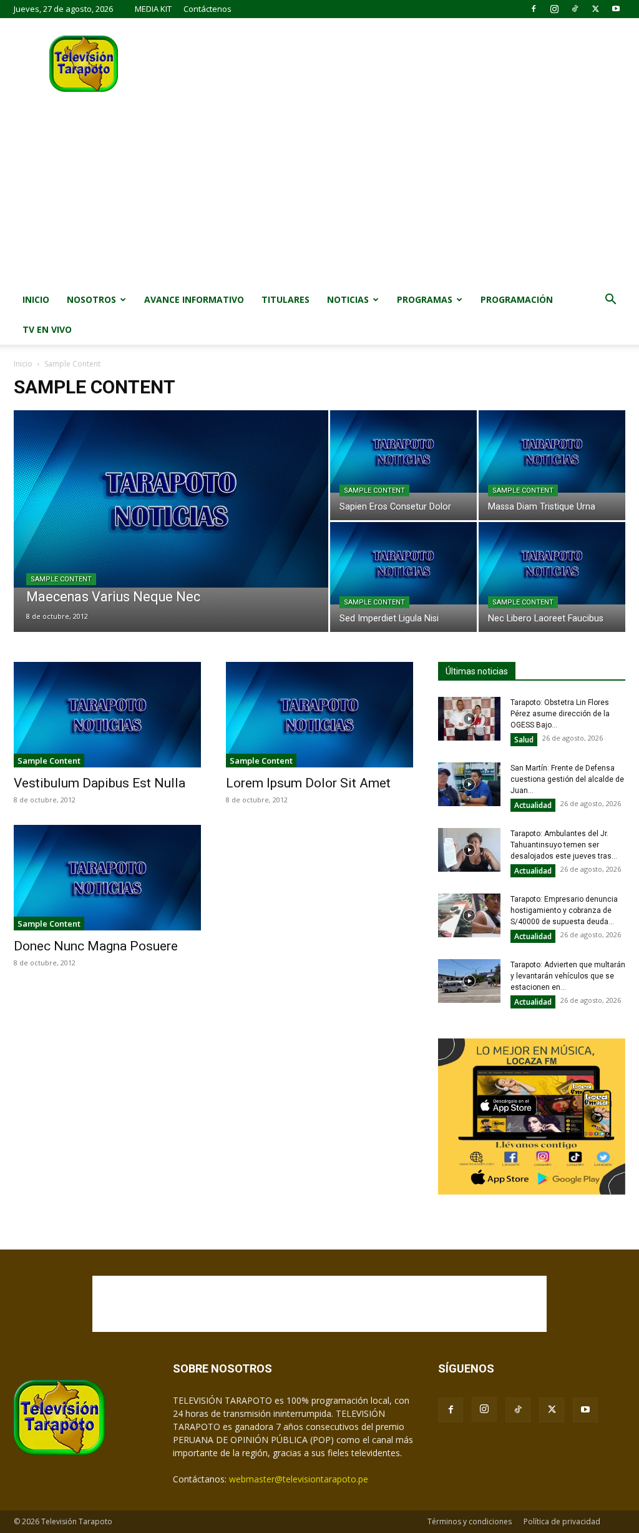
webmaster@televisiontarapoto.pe (298, 1479)
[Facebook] (533, 8)
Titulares (285, 299)
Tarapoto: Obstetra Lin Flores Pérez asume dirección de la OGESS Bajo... (560, 713)
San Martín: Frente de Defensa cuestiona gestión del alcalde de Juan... (567, 779)
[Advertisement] (319, 191)
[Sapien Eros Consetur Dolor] (403, 451)
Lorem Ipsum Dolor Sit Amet (308, 783)
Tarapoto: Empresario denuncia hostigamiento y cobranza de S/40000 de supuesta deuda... (564, 910)
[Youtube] (616, 8)
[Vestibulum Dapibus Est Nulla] (107, 714)
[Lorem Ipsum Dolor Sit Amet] (319, 714)
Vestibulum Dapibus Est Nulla (99, 783)
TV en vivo (47, 329)
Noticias (348, 299)
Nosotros (91, 299)
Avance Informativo (194, 299)
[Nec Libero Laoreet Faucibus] (552, 563)
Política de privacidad (562, 1521)
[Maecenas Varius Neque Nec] (171, 499)
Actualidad (533, 805)
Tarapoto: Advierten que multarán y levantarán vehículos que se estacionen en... (567, 976)
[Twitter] (595, 8)
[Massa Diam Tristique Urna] (552, 451)
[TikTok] (574, 8)
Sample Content (61, 579)
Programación (516, 299)
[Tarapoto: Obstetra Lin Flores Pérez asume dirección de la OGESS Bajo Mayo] (469, 719)
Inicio (35, 299)
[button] (610, 301)
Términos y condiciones (469, 1521)
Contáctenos (207, 8)
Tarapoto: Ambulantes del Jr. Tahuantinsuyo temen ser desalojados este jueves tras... (563, 844)
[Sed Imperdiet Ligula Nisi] (403, 563)
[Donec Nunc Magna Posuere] (107, 877)
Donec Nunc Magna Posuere (96, 946)
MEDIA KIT (153, 8)
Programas (424, 299)
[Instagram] (554, 8)
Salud (524, 739)
